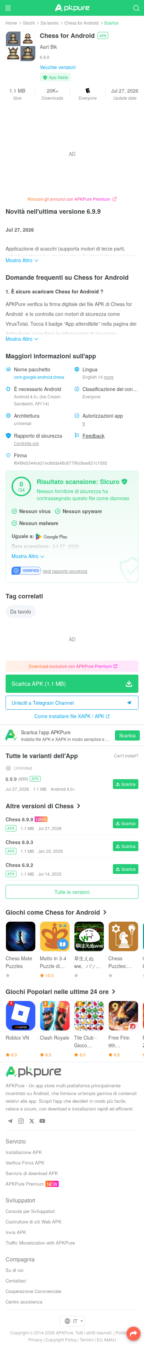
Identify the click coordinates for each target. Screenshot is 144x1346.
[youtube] (42, 1121)
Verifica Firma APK (25, 1162)
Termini (87, 1339)
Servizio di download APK (32, 1173)
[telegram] (10, 1121)
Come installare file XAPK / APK (69, 716)
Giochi (29, 23)
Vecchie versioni (57, 67)
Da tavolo (50, 23)
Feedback (93, 435)
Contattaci (16, 1280)
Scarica (127, 735)
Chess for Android (81, 23)
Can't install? (126, 755)
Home (11, 23)
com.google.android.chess (39, 377)
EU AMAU (106, 1339)
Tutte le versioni (72, 891)
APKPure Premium (25, 1183)
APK (103, 35)
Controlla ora (26, 443)
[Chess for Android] (21, 45)
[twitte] (31, 1121)
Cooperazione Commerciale (33, 1291)
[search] (136, 8)
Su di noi (14, 1270)
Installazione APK (24, 1152)
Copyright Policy (61, 1339)
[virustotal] (124, 481)
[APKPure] (72, 8)
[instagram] (20, 1121)
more (109, 376)
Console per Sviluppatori (30, 1211)
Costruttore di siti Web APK (34, 1221)
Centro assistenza (24, 1301)
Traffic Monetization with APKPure (40, 1242)
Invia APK (16, 1232)
